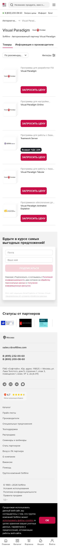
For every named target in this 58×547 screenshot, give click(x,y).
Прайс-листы (9, 412)
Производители (11, 418)
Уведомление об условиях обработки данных (26, 296)
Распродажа (9, 434)
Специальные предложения (17, 423)
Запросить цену (33, 89)
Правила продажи (12, 495)
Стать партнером (11, 445)
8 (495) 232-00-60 (14, 355)
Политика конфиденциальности (19, 492)
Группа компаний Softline (16, 473)
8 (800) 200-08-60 (13, 13)
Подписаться (29, 268)
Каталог (7, 407)
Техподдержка (10, 429)
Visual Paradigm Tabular (32, 172)
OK (47, 520)
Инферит (42, 13)
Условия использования (16, 488)
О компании (9, 456)
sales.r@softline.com (15, 347)
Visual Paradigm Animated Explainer (33, 207)
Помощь (7, 467)
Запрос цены (30, 13)
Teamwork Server (29, 138)
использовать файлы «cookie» (18, 520)
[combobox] (15, 55)
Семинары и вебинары (14, 440)
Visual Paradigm (28, 71)
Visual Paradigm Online (32, 104)
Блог (50, 13)
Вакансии (7, 462)
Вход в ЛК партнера (13, 451)
